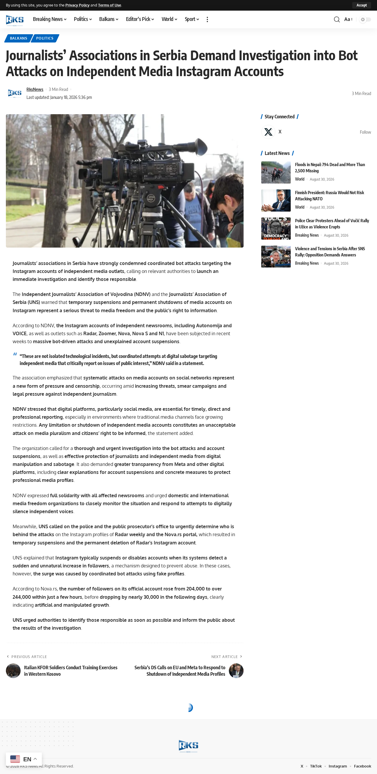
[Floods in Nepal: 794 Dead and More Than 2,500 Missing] (276, 172)
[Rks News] (15, 19)
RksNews (35, 89)
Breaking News (307, 235)
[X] (316, 132)
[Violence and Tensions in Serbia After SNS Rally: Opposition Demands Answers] (276, 257)
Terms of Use (109, 5)
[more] (207, 19)
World (300, 179)
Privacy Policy (77, 5)
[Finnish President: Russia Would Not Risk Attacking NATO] (276, 200)
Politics (45, 38)
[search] (337, 19)
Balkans (18, 38)
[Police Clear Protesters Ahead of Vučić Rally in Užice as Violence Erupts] (276, 228)
